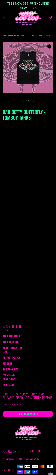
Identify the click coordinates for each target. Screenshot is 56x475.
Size (4, 132)
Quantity (6, 163)
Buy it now (28, 179)
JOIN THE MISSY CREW (28, 413)
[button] (4, 18)
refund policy (18, 228)
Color (5, 145)
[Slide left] (22, 101)
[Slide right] (34, 101)
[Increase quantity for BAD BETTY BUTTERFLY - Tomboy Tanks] (50, 163)
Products (13, 36)
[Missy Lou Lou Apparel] (28, 18)
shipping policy (35, 228)
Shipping (6, 127)
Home (5, 36)
